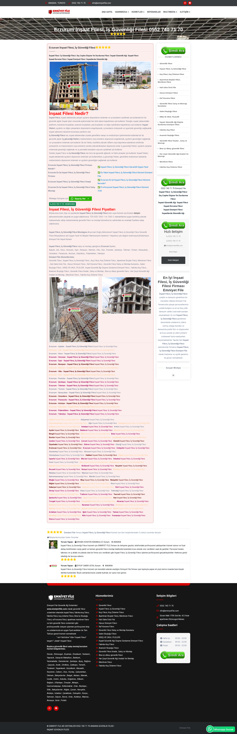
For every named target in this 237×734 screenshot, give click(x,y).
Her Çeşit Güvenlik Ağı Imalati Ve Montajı (173, 155)
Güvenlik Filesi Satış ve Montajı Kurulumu (172, 104)
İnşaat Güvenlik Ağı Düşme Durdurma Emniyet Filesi (170, 123)
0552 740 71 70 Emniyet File (173, 188)
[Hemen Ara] (172, 655)
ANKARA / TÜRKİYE (56, 3)
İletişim (184, 12)
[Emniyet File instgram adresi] (185, 3)
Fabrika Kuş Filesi (167, 130)
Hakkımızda (121, 12)
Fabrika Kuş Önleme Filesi (171, 167)
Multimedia (169, 12)
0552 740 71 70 (79, 3)
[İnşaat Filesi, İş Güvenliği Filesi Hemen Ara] (173, 50)
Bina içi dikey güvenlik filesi (172, 148)
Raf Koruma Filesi (167, 98)
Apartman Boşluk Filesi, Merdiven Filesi (169, 80)
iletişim (137, 213)
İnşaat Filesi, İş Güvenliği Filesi (83, 346)
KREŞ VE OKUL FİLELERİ (169, 117)
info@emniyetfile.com (101, 3)
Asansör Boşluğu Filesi (169, 135)
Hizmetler (137, 12)
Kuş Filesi (51, 637)
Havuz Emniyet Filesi (169, 93)
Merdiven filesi (166, 162)
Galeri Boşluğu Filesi (168, 111)
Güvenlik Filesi (166, 63)
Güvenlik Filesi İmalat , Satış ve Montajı (172, 142)
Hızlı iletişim (173, 260)
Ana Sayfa (107, 12)
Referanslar (154, 12)
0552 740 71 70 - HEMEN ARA (63, 204)
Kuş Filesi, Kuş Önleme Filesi (172, 74)
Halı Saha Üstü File (168, 87)
